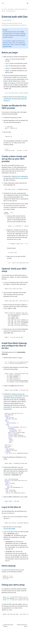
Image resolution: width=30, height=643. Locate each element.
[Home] (2, 9)
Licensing (12, 83)
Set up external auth (10, 11)
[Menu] (27, 3)
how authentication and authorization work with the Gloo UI (15, 98)
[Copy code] (26, 93)
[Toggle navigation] (3, 3)
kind (24, 33)
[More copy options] (14, 20)
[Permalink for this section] (19, 52)
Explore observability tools (21, 9)
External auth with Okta (22, 625)
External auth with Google (8, 625)
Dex (22, 35)
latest (5, 9)
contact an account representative (15, 79)
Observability (11, 9)
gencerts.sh (14, 117)
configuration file (19, 193)
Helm (11, 212)
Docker (6, 212)
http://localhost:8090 (9, 528)
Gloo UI (3, 11)
